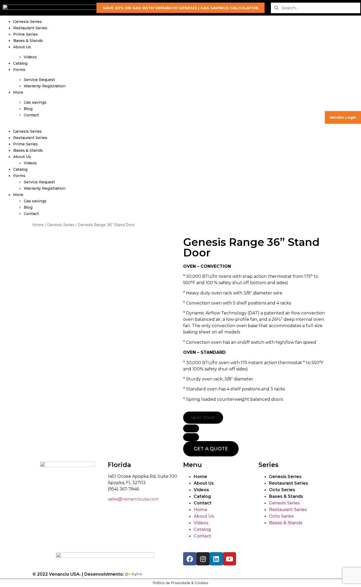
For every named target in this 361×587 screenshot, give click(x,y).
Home (38, 224)
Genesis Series (27, 21)
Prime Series (25, 34)
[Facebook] (189, 558)
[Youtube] (229, 558)
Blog (28, 108)
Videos (30, 57)
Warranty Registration (45, 86)
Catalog (20, 63)
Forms (19, 69)
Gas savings (35, 102)
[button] (180, 8)
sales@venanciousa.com (133, 499)
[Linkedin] (216, 558)
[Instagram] (203, 558)
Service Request (39, 79)
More (18, 92)
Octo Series (282, 489)
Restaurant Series (30, 28)
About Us (22, 47)
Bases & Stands (28, 40)
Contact (31, 115)
